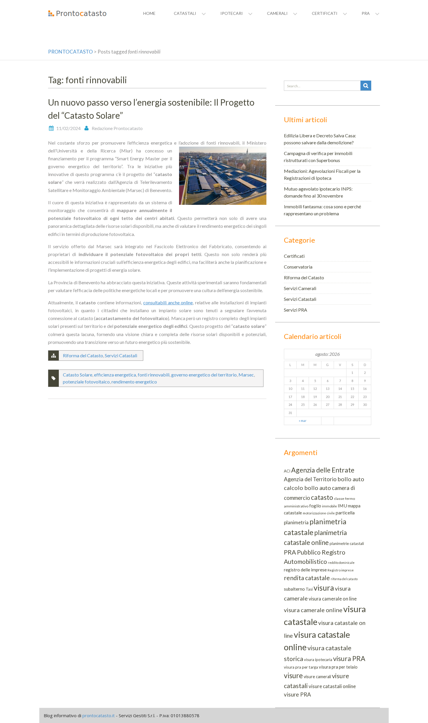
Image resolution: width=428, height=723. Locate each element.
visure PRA (297, 694)
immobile (329, 506)
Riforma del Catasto (83, 355)
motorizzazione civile (319, 513)
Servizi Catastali (121, 355)
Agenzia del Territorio (310, 479)
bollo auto (350, 478)
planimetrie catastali (347, 543)
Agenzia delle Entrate (322, 470)
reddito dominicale (341, 562)
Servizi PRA (295, 309)
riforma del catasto (344, 579)
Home (149, 13)
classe (339, 498)
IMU (342, 505)
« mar (303, 420)
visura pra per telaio (338, 666)
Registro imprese (341, 570)
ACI (287, 471)
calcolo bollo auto (307, 487)
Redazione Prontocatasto (117, 128)
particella (345, 512)
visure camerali (317, 676)
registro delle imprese (305, 569)
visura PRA (349, 658)
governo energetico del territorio (204, 374)
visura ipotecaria (318, 659)
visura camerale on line (333, 598)
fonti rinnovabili (153, 374)
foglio (315, 505)
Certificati (294, 256)
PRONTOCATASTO (70, 52)
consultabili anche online (168, 302)
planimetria (296, 522)
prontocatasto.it (98, 715)
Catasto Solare (77, 374)
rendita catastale (307, 577)
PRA (290, 552)
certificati (324, 13)
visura (324, 587)
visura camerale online (313, 609)
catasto (322, 497)
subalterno (294, 588)
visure (293, 675)
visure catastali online (332, 686)
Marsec (246, 374)
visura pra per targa (301, 667)
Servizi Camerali (300, 288)
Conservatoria (298, 266)
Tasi (309, 589)
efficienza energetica (115, 374)
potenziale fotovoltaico (86, 381)
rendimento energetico (134, 381)
